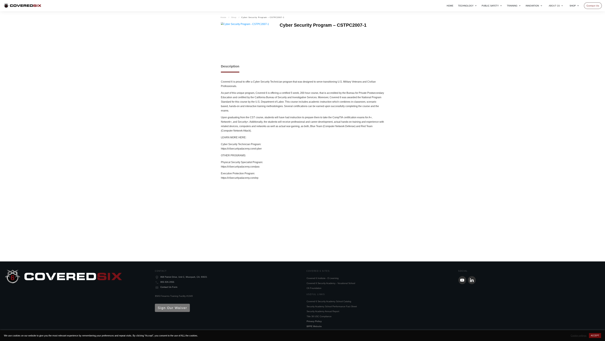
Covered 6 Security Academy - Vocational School (331, 283)
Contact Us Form (168, 287)
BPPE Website (314, 326)
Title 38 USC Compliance (319, 316)
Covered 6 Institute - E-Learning (323, 278)
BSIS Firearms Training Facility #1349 (174, 296)
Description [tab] (230, 66)
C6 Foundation (314, 288)
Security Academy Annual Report (323, 311)
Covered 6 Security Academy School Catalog (329, 301)
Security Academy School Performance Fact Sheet (332, 306)
